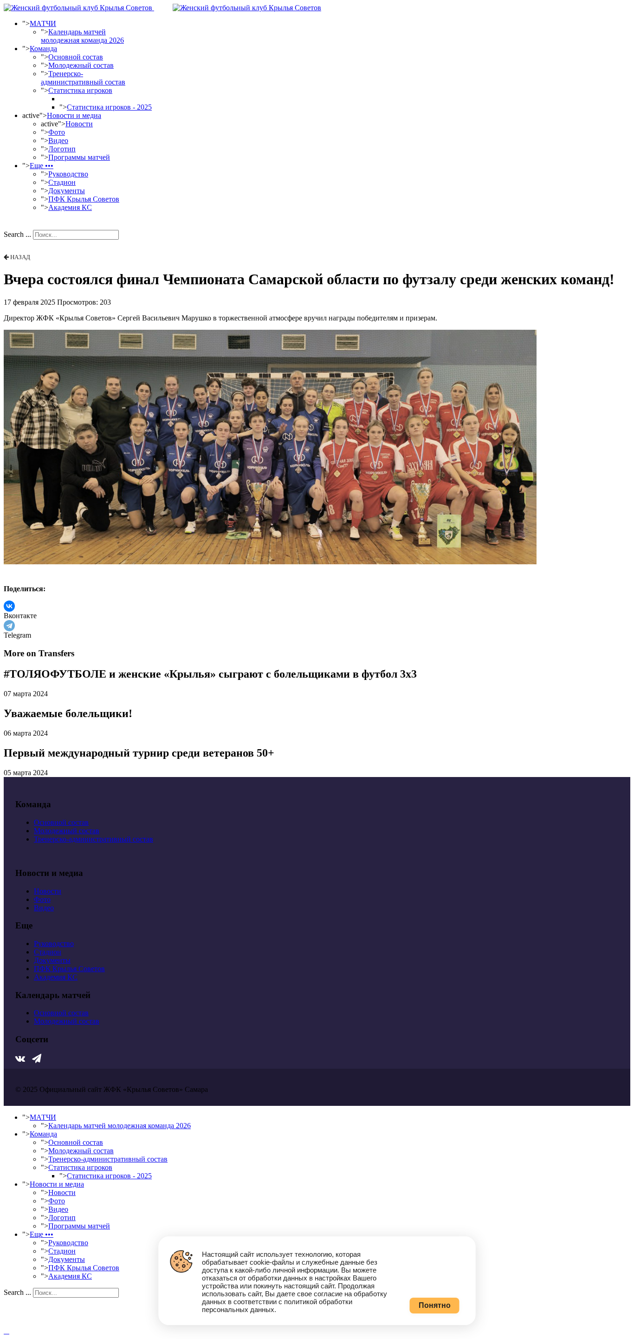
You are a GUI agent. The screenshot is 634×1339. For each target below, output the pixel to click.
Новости (79, 124)
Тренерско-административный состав (83, 78)
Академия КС (70, 207)
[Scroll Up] (6, 1331)
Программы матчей (79, 157)
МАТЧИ (43, 23)
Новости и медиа (74, 115)
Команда (43, 48)
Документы (66, 191)
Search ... (17, 234)
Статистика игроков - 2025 (109, 107)
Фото (56, 132)
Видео (58, 140)
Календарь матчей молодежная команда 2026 (82, 36)
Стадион (62, 182)
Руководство (68, 174)
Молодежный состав (81, 65)
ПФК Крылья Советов (83, 199)
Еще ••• (41, 166)
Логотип (62, 149)
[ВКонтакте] (9, 606)
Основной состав (75, 57)
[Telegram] (9, 625)
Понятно (435, 1305)
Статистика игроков (80, 90)
